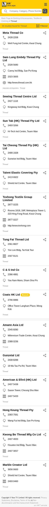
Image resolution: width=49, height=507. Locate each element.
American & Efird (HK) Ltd (19, 379)
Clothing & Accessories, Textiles (26, 18)
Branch (25, 295)
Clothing (4, 21)
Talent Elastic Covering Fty (20, 172)
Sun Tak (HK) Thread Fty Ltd (21, 120)
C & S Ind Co (11, 269)
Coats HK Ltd (11, 294)
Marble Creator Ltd (15, 464)
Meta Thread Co (13, 32)
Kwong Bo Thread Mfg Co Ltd (22, 434)
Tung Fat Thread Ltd (16, 239)
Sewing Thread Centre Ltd (19, 96)
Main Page (6, 18)
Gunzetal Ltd (11, 355)
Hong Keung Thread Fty (18, 410)
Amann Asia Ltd (13, 324)
